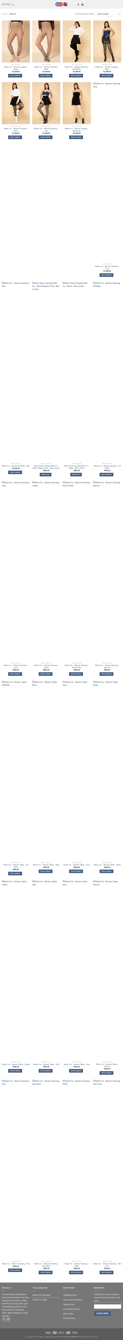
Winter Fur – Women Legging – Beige (16, 68)
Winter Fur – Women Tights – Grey (76, 865)
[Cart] (82, 4)
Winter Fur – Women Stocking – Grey (46, 130)
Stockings (5, 14)
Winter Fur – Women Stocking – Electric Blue (77, 666)
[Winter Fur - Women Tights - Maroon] (107, 970)
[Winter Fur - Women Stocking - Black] (16, 103)
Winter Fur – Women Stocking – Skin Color (107, 1265)
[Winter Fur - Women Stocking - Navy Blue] (46, 1169)
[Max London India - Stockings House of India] (61, 4)
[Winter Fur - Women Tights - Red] (77, 970)
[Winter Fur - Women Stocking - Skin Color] (107, 1169)
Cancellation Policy (71, 1309)
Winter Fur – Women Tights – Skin (46, 1064)
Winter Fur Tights (40, 1300)
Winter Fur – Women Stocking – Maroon (107, 666)
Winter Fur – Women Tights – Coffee (16, 1064)
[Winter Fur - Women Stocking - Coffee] (46, 571)
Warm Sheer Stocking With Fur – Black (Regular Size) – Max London (46, 467)
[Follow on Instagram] (8, 1319)
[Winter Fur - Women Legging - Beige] (16, 42)
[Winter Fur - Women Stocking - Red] (16, 1169)
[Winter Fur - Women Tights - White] (107, 770)
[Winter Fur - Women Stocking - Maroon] (107, 571)
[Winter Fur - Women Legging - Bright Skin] (77, 103)
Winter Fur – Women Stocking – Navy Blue (46, 1265)
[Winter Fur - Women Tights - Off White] (16, 770)
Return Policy (69, 1304)
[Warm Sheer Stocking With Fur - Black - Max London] (77, 372)
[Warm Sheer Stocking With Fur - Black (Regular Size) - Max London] (46, 372)
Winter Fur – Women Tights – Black (46, 865)
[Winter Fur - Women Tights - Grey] (77, 770)
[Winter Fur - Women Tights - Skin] (46, 970)
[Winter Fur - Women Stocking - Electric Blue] (77, 571)
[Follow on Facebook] (4, 1319)
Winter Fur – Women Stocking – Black (16, 130)
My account (68, 1314)
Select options (15, 75)
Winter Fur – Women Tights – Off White (15, 866)
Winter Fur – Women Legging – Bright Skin (77, 130)
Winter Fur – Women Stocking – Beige (46, 68)
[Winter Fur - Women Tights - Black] (46, 770)
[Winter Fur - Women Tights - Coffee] (16, 970)
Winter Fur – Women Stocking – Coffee (46, 666)
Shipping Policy (70, 1295)
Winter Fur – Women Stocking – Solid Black (77, 68)
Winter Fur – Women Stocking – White (77, 1265)
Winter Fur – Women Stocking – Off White (107, 467)
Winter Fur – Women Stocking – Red (16, 1264)
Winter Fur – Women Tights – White (107, 865)
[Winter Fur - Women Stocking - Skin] (16, 372)
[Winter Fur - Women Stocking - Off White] (107, 372)
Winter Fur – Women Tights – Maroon (107, 1065)
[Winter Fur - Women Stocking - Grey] (46, 103)
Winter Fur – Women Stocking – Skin (16, 466)
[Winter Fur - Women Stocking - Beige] (46, 42)
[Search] (13, 5)
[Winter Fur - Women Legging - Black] (107, 42)
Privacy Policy (69, 1318)
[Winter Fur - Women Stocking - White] (77, 1169)
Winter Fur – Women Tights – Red (77, 1064)
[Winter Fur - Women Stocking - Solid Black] (77, 42)
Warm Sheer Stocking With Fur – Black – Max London (76, 467)
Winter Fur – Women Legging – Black (107, 68)
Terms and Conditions (72, 1300)
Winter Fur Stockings (41, 1295)
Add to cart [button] (46, 474)
